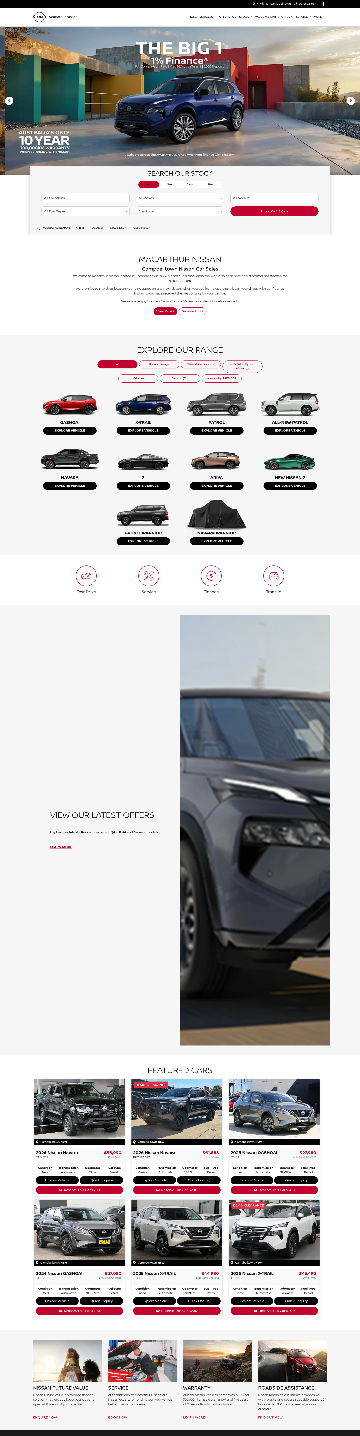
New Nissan (118, 228)
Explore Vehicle (70, 431)
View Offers (165, 311)
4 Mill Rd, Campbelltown (274, 3)
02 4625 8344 (308, 3)
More (318, 17)
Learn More (61, 847)
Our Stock (240, 17)
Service (302, 17)
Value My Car (265, 17)
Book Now (117, 1417)
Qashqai (97, 228)
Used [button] (211, 184)
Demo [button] (190, 184)
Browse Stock (193, 311)
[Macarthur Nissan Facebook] (324, 4)
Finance (284, 17)
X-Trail (80, 228)
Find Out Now (270, 1417)
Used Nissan (141, 228)
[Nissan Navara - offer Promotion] (180, 101)
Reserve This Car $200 (82, 1190)
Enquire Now (45, 1417)
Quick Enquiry (101, 1180)
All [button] (148, 184)
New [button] (169, 184)
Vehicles (206, 17)
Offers (224, 17)
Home (193, 17)
